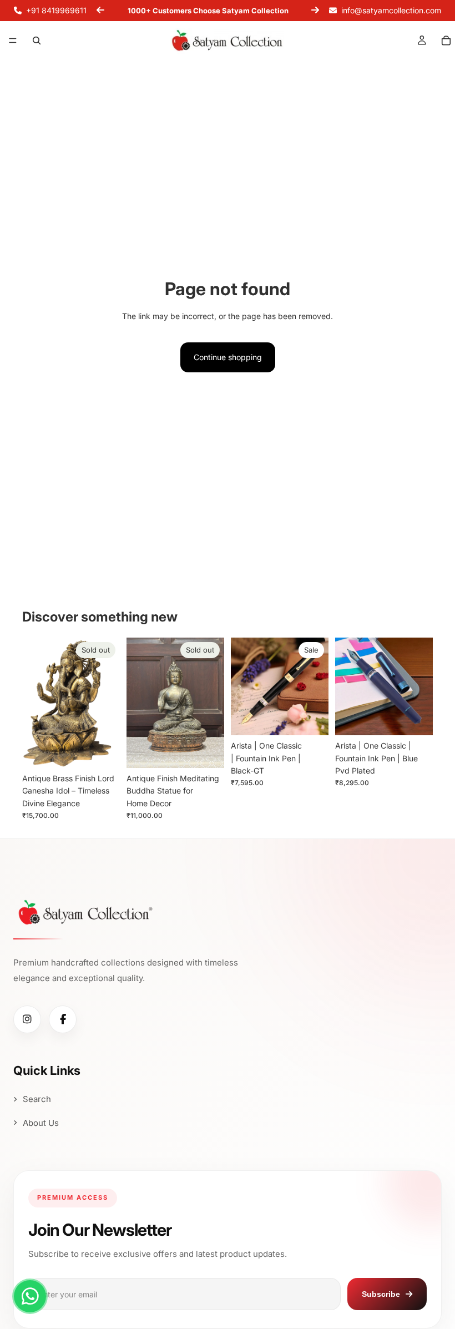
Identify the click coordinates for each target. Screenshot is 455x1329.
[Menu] (13, 41)
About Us (41, 1123)
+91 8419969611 (56, 10)
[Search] (36, 40)
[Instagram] (27, 1019)
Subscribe (381, 1294)
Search (37, 1099)
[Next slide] (315, 10)
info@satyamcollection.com (391, 10)
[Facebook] (63, 1019)
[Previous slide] (100, 10)
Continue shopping (228, 357)
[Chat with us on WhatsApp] (30, 1296)
